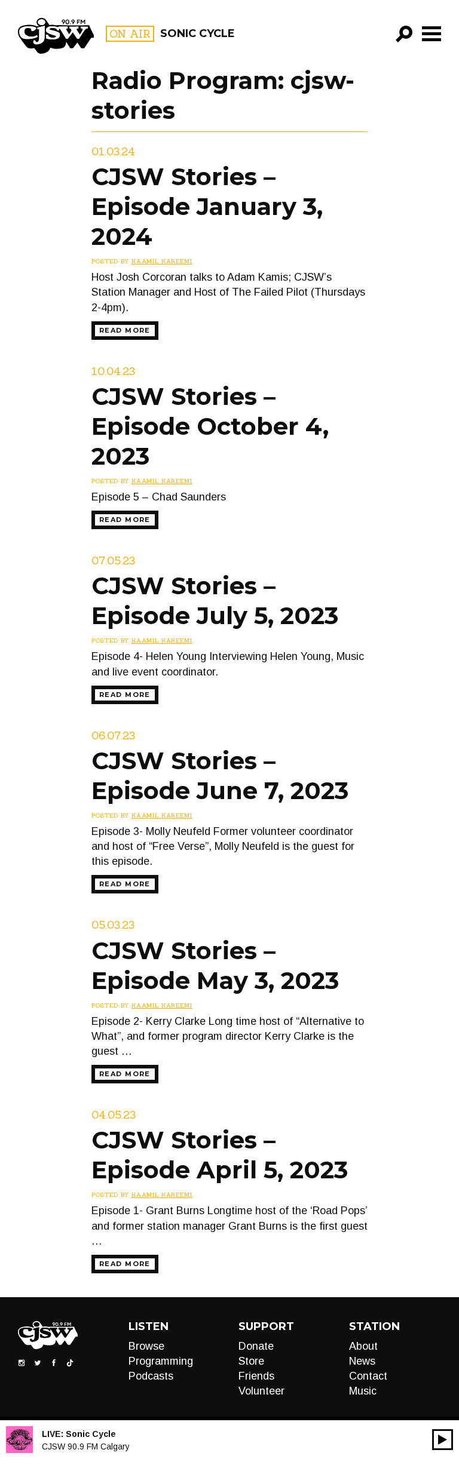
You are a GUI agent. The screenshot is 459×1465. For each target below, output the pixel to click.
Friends (256, 1376)
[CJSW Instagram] (21, 1362)
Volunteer (261, 1391)
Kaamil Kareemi (161, 261)
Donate (256, 1346)
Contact (368, 1376)
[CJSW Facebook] (53, 1362)
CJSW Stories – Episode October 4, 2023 (210, 426)
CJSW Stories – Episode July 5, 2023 (214, 600)
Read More (125, 330)
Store (251, 1361)
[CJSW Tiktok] (70, 1362)
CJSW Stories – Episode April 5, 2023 (219, 1154)
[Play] (442, 1439)
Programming (160, 1361)
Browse (146, 1346)
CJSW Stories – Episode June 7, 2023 (219, 775)
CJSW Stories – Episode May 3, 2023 (215, 965)
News (362, 1361)
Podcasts (150, 1376)
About (363, 1346)
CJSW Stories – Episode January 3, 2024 (207, 206)
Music (363, 1391)
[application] (442, 1439)
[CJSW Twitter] (37, 1362)
